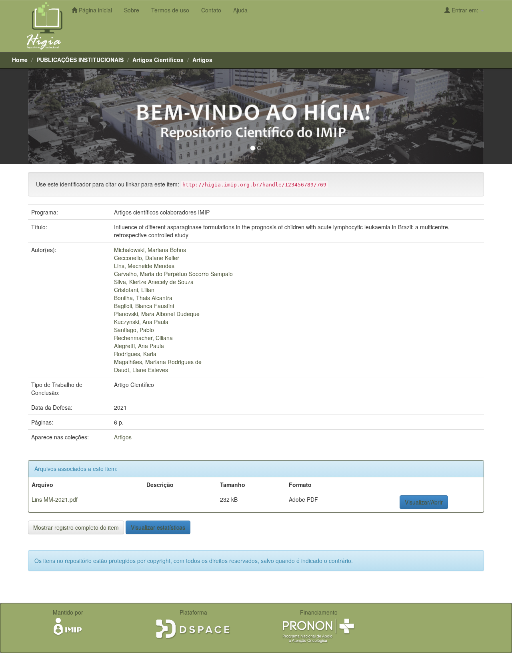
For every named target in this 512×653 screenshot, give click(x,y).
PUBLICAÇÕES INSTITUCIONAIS (80, 60)
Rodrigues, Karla (135, 354)
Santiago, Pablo (134, 330)
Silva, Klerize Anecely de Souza (154, 282)
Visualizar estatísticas (158, 527)
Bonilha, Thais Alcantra (143, 298)
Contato (211, 10)
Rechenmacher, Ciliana (143, 338)
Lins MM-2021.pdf (55, 499)
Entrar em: (465, 10)
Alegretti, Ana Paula (139, 346)
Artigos (202, 60)
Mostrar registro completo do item (76, 527)
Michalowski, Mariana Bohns (150, 250)
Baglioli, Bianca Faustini (144, 306)
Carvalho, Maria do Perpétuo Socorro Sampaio (173, 274)
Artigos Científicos (158, 60)
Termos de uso (170, 10)
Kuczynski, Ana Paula (141, 322)
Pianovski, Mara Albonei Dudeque (157, 314)
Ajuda (240, 10)
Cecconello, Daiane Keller (146, 258)
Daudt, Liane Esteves (141, 370)
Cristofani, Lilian (134, 290)
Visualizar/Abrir (424, 502)
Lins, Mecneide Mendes (144, 266)
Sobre (131, 10)
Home (20, 60)
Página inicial (94, 10)
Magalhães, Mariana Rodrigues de (158, 362)
